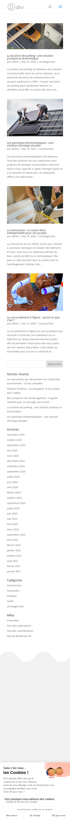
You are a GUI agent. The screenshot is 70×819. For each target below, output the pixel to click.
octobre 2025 (14, 440)
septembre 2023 (16, 503)
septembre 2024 (16, 471)
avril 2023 (12, 524)
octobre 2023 (14, 497)
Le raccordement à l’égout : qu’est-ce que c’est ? (33, 319)
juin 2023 (12, 513)
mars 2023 (13, 529)
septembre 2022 (16, 534)
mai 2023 (12, 518)
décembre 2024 (16, 461)
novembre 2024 (16, 466)
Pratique (12, 596)
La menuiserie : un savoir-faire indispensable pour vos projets (27, 231)
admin (15, 61)
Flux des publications (19, 625)
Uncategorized (47, 61)
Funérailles (13, 590)
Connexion (13, 620)
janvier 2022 (14, 550)
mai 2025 (12, 450)
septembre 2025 (16, 445)
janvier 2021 (14, 571)
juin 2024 (12, 482)
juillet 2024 (13, 476)
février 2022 (14, 545)
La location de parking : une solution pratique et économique (30, 57)
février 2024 (14, 492)
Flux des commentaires (20, 630)
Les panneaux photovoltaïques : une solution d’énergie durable (30, 144)
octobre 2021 (14, 555)
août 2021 (12, 561)
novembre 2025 (16, 434)
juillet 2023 (13, 508)
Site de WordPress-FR (19, 636)
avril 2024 (12, 487)
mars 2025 (13, 455)
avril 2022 (12, 539)
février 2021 (14, 566)
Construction (46, 148)
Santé (10, 601)
